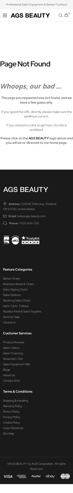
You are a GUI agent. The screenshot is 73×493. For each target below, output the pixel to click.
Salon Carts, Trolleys (15, 306)
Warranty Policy (12, 406)
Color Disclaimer (13, 428)
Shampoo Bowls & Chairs (18, 284)
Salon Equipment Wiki (16, 364)
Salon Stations (12, 295)
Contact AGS (11, 380)
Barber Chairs (11, 278)
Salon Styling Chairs (15, 289)
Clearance (9, 322)
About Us (9, 375)
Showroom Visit (13, 359)
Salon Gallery (11, 348)
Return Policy (11, 411)
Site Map (8, 433)
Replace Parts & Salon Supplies (22, 311)
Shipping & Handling (15, 400)
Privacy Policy (11, 417)
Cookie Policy (11, 422)
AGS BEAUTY (39, 138)
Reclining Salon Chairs (17, 300)
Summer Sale (11, 317)
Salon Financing (13, 353)
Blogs (6, 370)
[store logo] (23, 15)
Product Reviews (13, 342)
